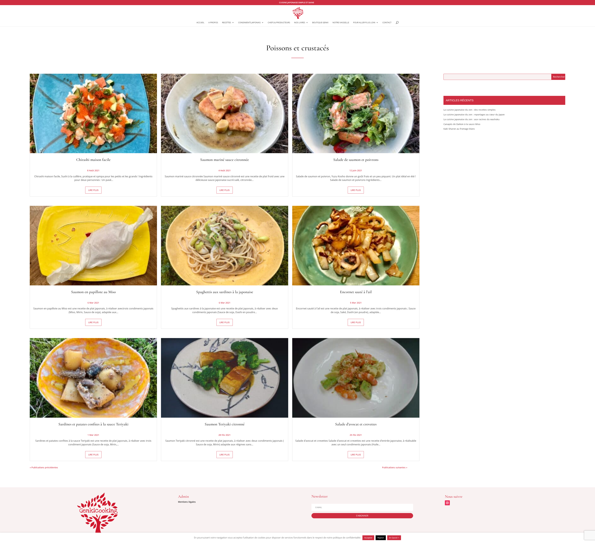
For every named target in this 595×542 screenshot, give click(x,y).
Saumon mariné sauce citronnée (224, 159)
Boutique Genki (320, 22)
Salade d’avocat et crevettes (356, 424)
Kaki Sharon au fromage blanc (459, 128)
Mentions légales (187, 501)
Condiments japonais (249, 22)
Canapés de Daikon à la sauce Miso (461, 124)
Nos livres (299, 22)
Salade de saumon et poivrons (355, 159)
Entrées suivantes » (417, 467)
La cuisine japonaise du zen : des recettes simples (469, 109)
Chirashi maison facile (93, 159)
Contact (386, 22)
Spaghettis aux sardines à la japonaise (224, 292)
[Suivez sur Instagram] (447, 502)
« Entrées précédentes (69, 467)
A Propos (213, 22)
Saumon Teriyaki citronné (225, 424)
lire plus (93, 190)
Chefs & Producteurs (279, 22)
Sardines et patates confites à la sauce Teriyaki (93, 424)
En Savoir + (394, 537)
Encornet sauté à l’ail (356, 292)
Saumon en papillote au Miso (93, 292)
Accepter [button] (368, 537)
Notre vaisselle (341, 22)
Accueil (200, 22)
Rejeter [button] (380, 537)
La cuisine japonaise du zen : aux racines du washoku (471, 119)
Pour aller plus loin (364, 22)
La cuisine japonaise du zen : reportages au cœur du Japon (474, 114)
